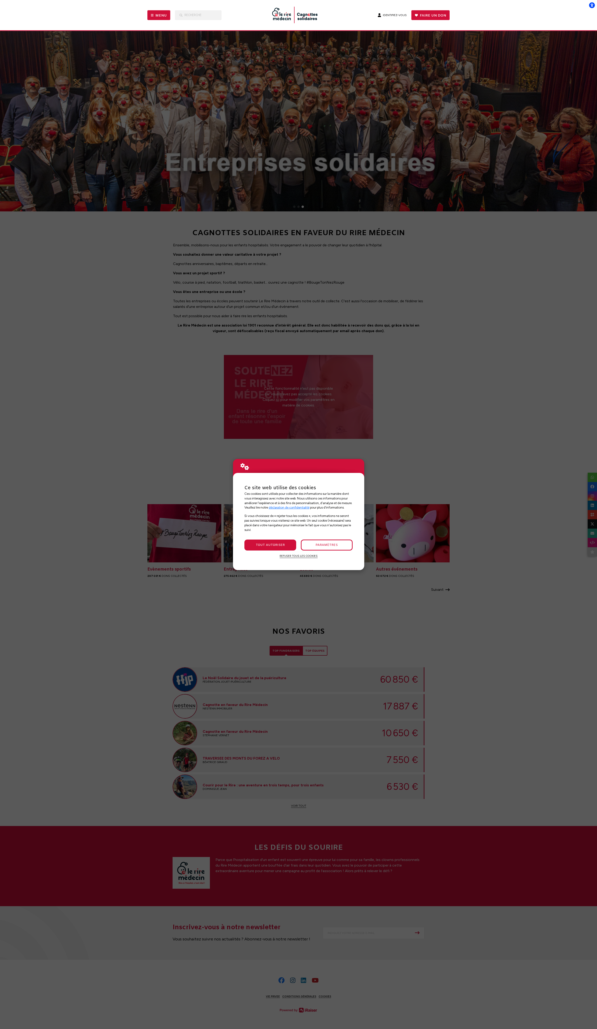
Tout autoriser (270, 545)
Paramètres (327, 545)
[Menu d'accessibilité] (592, 5)
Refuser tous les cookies (299, 556)
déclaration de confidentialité (289, 507)
